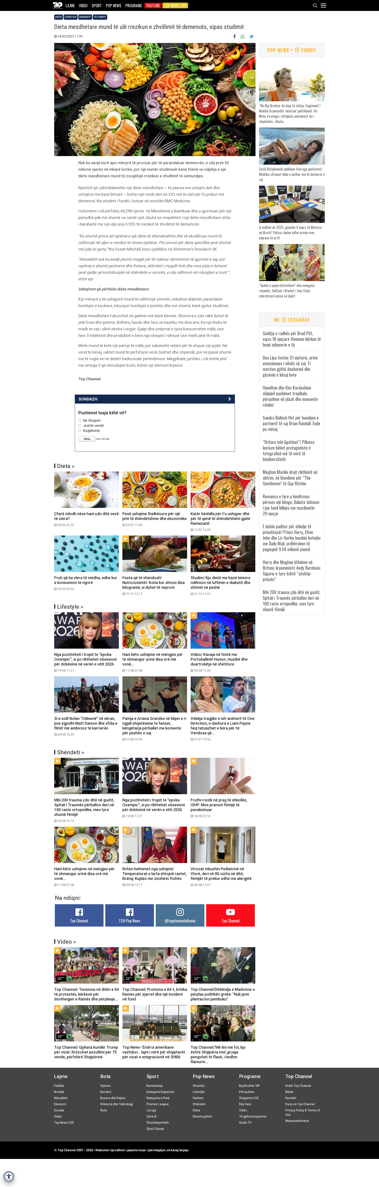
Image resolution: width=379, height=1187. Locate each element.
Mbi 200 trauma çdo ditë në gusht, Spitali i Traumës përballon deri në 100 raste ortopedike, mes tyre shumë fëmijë (84, 810)
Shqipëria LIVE (249, 1098)
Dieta (58, 17)
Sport (97, 5)
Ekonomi (60, 1104)
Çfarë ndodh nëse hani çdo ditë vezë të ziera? (86, 519)
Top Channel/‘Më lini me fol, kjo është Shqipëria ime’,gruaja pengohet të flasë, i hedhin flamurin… (218, 1054)
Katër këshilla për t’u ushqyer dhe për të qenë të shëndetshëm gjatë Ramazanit (220, 521)
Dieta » (66, 466)
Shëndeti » (70, 752)
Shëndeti (85, 17)
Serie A (152, 1116)
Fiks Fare (245, 1104)
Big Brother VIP (249, 1085)
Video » (66, 941)
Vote (87, 439)
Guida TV (245, 1122)
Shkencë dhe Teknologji (116, 1104)
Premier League (158, 1104)
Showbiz (199, 1085)
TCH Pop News (129, 921)
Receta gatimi (202, 1116)
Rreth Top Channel (298, 1085)
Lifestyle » (70, 606)
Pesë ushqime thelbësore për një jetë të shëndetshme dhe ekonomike (154, 519)
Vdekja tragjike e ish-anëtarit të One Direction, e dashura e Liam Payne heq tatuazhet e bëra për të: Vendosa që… (222, 728)
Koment (105, 1092)
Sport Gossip (155, 1128)
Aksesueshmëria (297, 1121)
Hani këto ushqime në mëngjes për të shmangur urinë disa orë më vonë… (152, 662)
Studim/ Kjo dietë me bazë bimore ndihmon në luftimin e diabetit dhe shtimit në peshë (220, 585)
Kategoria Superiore (160, 1092)
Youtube (153, 5)
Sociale (59, 1110)
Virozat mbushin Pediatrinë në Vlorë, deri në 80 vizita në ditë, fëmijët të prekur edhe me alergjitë (221, 877)
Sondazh (88, 399)
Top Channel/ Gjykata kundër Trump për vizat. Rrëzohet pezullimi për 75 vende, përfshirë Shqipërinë (86, 1052)
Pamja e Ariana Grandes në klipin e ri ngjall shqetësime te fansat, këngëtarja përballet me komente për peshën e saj (154, 728)
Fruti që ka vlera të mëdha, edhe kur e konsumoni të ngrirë (85, 583)
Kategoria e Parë (158, 1098)
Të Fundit (100, 17)
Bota (105, 1076)
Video (83, 5)
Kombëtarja (155, 1085)
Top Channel (79, 921)
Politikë (59, 1085)
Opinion (105, 1085)
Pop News (113, 5)
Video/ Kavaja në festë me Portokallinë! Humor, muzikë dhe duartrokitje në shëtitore (219, 662)
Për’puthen (246, 1092)
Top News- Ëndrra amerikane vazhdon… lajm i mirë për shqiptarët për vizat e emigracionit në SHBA (153, 1052)
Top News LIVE (175, 5)
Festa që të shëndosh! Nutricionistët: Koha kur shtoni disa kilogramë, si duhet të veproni (153, 585)
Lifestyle (71, 17)
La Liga (151, 1110)
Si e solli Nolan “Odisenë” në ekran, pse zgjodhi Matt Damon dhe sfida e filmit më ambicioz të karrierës (85, 726)
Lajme (70, 5)
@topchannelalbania (180, 921)
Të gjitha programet (252, 1116)
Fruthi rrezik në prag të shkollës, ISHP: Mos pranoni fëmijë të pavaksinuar (219, 808)
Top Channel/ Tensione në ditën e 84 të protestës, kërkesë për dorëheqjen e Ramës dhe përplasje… (86, 994)
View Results (103, 439)
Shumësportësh (158, 1122)
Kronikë (59, 1092)
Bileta (289, 1092)
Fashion (198, 1098)
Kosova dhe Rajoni (112, 1098)
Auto (103, 1110)
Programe (133, 5)
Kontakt (290, 1098)
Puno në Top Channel (300, 1104)
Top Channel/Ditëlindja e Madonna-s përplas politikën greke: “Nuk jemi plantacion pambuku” (223, 994)
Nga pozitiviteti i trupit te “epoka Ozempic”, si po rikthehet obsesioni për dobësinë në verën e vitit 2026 (85, 662)
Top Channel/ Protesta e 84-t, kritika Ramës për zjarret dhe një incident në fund (154, 994)
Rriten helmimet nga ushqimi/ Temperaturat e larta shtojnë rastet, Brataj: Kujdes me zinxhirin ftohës (154, 877)
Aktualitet (61, 1098)
